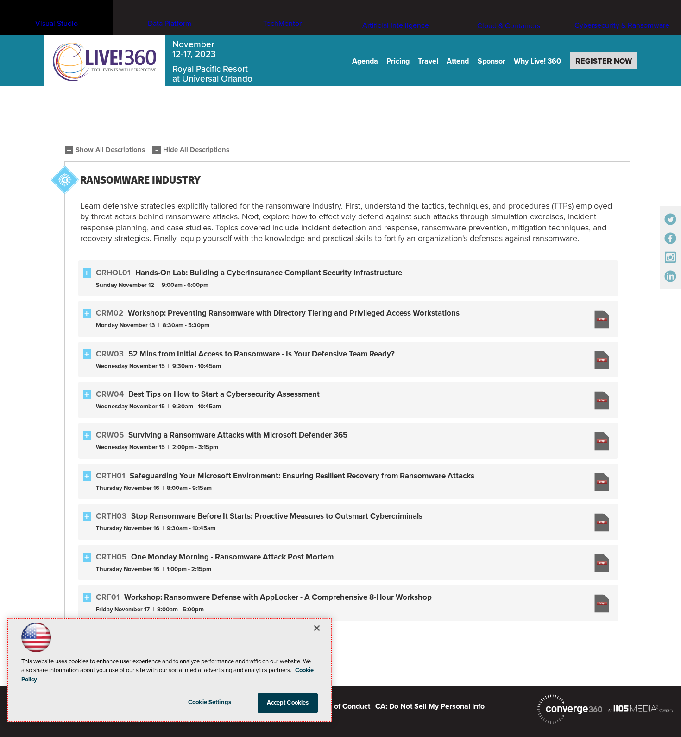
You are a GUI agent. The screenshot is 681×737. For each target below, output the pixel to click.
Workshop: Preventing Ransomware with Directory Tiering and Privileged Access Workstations (294, 313)
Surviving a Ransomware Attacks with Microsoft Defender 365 (237, 435)
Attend (458, 61)
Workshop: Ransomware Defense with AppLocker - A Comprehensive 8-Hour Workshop (278, 597)
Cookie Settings (209, 702)
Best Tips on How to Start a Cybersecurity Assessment (224, 394)
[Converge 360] (569, 709)
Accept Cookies (288, 702)
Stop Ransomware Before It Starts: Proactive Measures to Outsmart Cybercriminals (276, 516)
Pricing (398, 61)
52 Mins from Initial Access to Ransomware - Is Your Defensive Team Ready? (261, 354)
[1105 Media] (640, 708)
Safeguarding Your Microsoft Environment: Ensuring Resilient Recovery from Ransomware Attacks (302, 476)
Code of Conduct (342, 706)
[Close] (317, 628)
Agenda (365, 61)
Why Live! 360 (537, 61)
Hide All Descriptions (196, 150)
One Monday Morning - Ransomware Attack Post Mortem (232, 557)
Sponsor (491, 61)
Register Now (603, 61)
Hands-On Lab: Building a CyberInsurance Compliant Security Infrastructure (268, 273)
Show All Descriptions (110, 150)
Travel (428, 61)
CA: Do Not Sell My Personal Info (430, 706)
